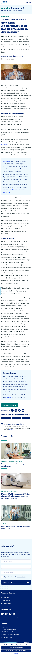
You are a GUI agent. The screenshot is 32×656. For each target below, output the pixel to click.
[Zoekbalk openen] (27, 2)
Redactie (6, 597)
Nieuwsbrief (7, 600)
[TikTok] (10, 614)
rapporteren (5, 144)
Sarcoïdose (6, 161)
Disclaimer (9, 617)
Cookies (3, 617)
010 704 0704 (7, 637)
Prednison (16, 418)
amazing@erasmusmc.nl (11, 634)
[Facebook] (12, 410)
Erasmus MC (7, 603)
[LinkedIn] (23, 410)
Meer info (16, 653)
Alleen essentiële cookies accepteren (16, 650)
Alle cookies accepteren (16, 647)
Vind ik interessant (8, 405)
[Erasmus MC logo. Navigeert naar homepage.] (4, 2)
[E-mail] (19, 410)
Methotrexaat (6, 418)
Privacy (16, 617)
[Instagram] (16, 410)
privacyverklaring (21, 577)
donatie (11, 429)
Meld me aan (7, 582)
